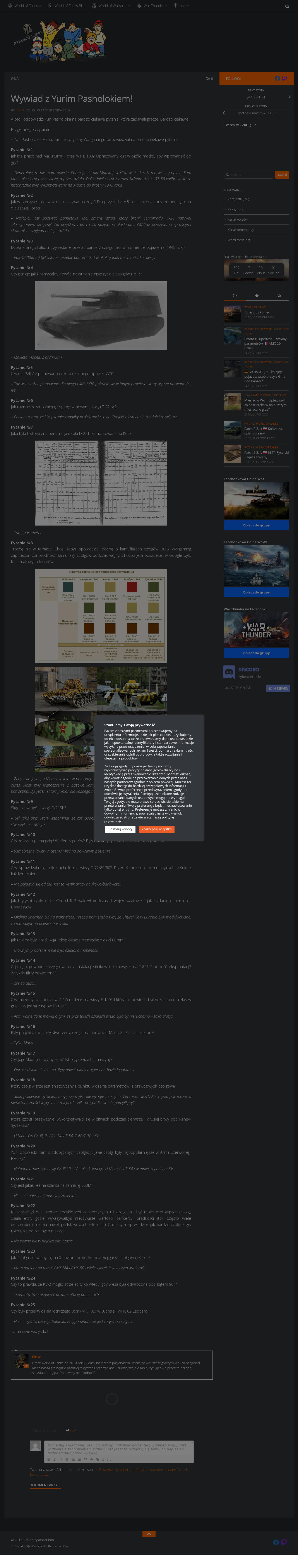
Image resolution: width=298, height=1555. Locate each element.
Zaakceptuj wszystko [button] (156, 829)
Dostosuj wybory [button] (120, 829)
